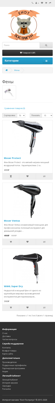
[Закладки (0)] (42, 3)
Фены (17, 70)
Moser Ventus (12, 220)
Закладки (6, 386)
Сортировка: (9, 115)
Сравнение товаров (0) (14, 108)
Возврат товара (9, 350)
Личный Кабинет (10, 379)
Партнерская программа (13, 368)
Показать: (35, 115)
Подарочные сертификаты (14, 365)
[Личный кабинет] (37, 3)
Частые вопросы (9, 339)
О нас (4, 333)
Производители (9, 362)
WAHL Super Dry (13, 286)
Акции (5, 371)
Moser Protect (12, 158)
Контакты (6, 347)
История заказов (10, 383)
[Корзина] (46, 3)
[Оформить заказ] (50, 3)
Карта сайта (7, 353)
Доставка (6, 336)
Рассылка (6, 389)
